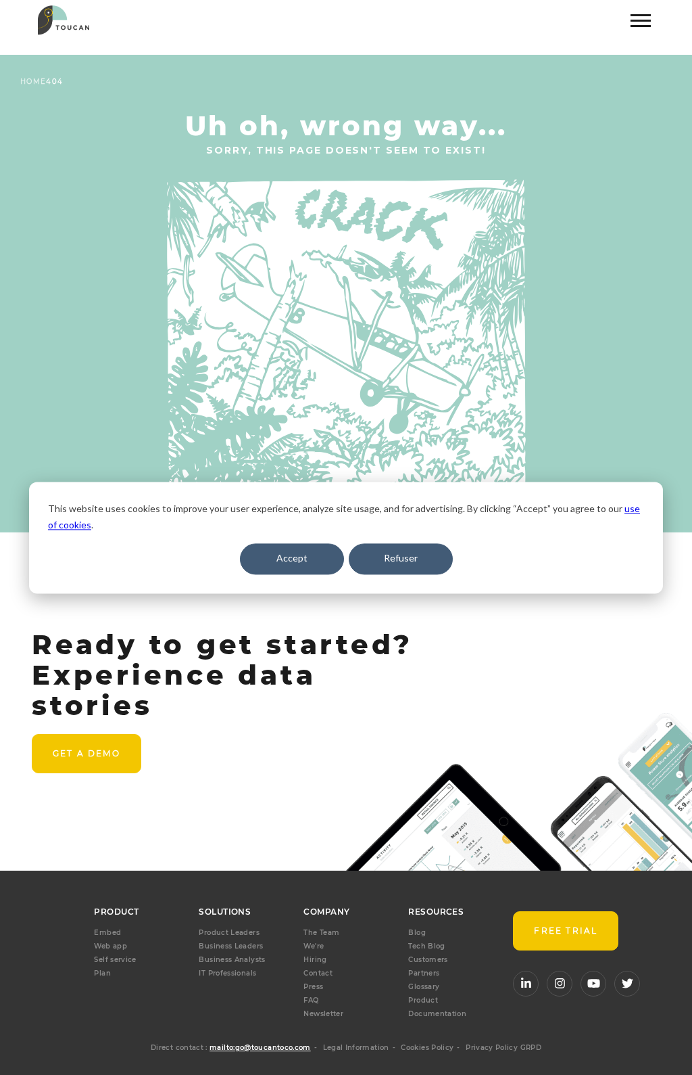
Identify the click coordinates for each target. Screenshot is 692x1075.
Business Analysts (232, 959)
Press (313, 986)
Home (33, 81)
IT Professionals (227, 973)
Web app (110, 946)
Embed (107, 932)
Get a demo (86, 753)
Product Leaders (229, 932)
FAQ (310, 1000)
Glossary (423, 986)
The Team (321, 932)
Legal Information (356, 1047)
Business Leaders (231, 946)
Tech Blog (426, 946)
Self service (115, 959)
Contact (317, 973)
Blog (416, 932)
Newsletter (323, 1013)
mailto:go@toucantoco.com (260, 1047)
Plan (102, 973)
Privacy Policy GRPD (503, 1047)
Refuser (401, 558)
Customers (427, 959)
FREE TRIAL (565, 930)
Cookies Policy (427, 1047)
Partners (423, 973)
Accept (291, 558)
